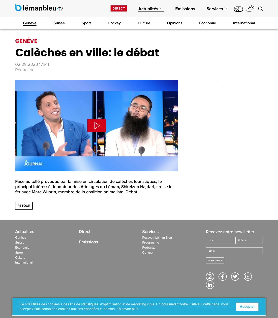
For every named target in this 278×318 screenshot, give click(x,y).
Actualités (148, 8)
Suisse (59, 23)
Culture (144, 23)
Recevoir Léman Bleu (157, 238)
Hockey (114, 23)
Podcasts (148, 248)
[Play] (96, 125)
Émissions (185, 8)
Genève (29, 23)
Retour (24, 206)
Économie (207, 23)
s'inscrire (215, 260)
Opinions (174, 23)
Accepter (247, 306)
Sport (86, 23)
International (244, 23)
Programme (150, 243)
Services (215, 8)
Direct (119, 8)
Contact (147, 253)
